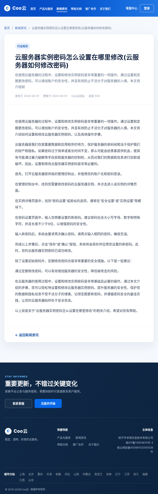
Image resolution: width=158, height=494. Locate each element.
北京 (31, 474)
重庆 (40, 474)
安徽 (58, 474)
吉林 (109, 474)
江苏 (127, 474)
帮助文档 (76, 8)
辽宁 (118, 474)
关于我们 (105, 8)
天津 (49, 474)
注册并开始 (48, 403)
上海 (22, 474)
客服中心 (131, 8)
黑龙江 (98, 474)
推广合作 (90, 8)
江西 (22, 480)
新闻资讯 (62, 8)
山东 (31, 480)
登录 (147, 8)
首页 (33, 8)
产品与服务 (46, 8)
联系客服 (18, 403)
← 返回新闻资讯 (27, 335)
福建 (145, 474)
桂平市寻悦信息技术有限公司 (135, 437)
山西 (76, 474)
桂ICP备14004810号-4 (139, 442)
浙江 (136, 474)
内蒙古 (87, 474)
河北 (67, 474)
